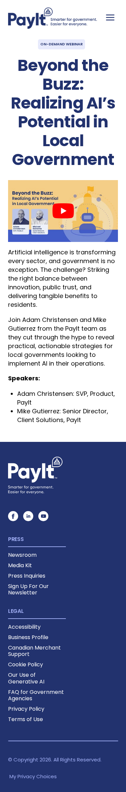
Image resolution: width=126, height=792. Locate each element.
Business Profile (28, 637)
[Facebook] (13, 516)
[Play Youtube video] (63, 211)
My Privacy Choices (33, 776)
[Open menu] (110, 17)
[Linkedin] (28, 516)
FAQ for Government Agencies (36, 695)
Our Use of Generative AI (26, 678)
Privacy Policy (26, 709)
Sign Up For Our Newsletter (28, 589)
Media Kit (20, 565)
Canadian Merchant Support (34, 651)
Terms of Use (25, 719)
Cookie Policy (25, 664)
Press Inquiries (26, 576)
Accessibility (24, 627)
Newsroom (22, 555)
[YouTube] (43, 516)
